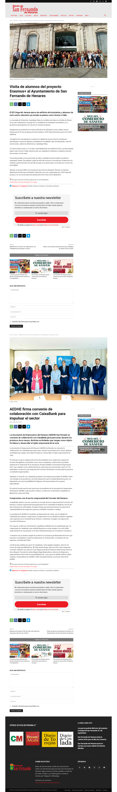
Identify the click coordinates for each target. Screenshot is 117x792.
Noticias (14, 15)
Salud (36, 15)
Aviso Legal (36, 225)
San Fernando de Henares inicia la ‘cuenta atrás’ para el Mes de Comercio (40, 276)
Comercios (34, 272)
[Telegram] (97, 1)
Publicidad (98, 790)
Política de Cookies (89, 790)
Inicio (11, 20)
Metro (71, 15)
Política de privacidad (77, 790)
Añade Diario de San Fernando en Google (23, 182)
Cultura (28, 15)
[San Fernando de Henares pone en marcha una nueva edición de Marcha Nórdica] (63, 266)
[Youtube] (106, 1)
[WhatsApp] (103, 1)
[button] (105, 16)
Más (86, 15)
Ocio (21, 15)
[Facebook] (90, 1)
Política (63, 15)
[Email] (24, 104)
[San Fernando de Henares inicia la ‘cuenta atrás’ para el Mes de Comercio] (42, 266)
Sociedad (79, 15)
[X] (100, 1)
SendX (68, 227)
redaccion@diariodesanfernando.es (47, 783)
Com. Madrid (53, 15)
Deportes (43, 15)
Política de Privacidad (50, 225)
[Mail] (94, 1)
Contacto (105, 790)
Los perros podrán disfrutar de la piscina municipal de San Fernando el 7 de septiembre (19, 276)
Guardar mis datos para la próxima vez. (26, 321)
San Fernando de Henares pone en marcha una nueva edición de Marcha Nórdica (63, 276)
